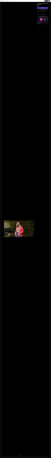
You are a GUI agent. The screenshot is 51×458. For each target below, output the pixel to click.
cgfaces (39, 5)
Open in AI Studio (43, 14)
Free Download (43, 9)
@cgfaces (39, 6)
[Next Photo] (35, 228)
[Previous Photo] (3, 228)
